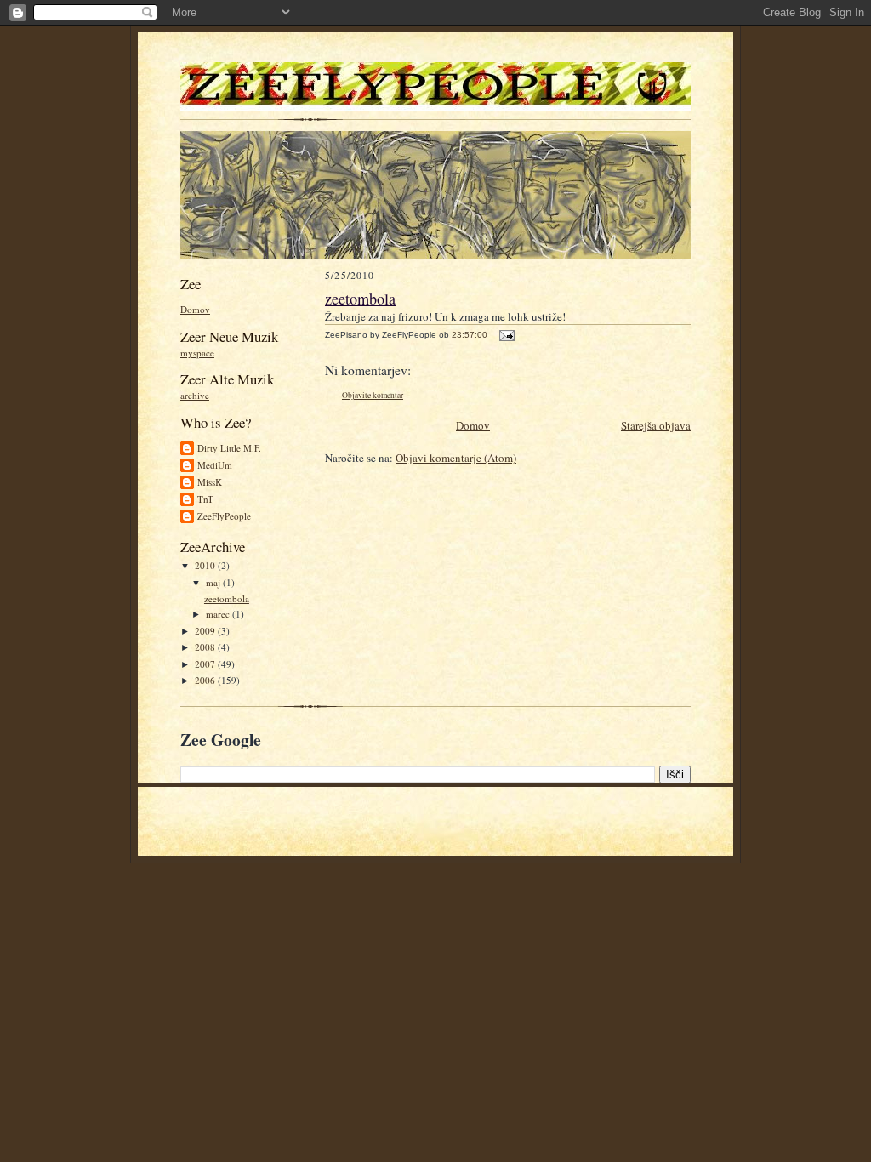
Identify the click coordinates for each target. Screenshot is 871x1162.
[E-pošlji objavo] (505, 334)
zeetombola (226, 598)
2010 (206, 565)
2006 (206, 680)
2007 (206, 664)
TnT (205, 499)
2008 (206, 647)
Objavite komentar (372, 395)
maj (214, 582)
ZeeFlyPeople (224, 516)
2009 (206, 630)
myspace (197, 352)
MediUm (214, 465)
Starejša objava (656, 425)
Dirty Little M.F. (229, 447)
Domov (195, 309)
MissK (209, 482)
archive (194, 395)
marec (219, 613)
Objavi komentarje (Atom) (456, 457)
